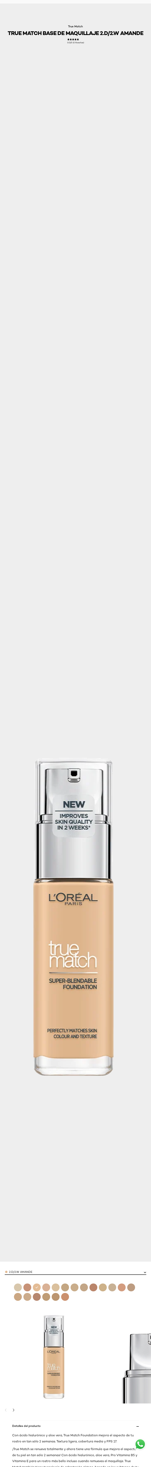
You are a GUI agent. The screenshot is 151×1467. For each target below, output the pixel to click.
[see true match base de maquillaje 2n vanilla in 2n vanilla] (18, 1287)
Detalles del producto (26, 1425)
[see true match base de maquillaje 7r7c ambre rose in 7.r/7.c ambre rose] (65, 1297)
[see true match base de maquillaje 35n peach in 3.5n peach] (56, 1287)
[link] (75, 41)
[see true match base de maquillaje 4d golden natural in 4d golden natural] (103, 1287)
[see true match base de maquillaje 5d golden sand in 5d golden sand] (131, 1287)
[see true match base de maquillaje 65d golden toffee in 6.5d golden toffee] (37, 1297)
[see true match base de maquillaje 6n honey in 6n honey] (46, 1297)
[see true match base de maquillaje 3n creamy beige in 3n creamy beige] (74, 1287)
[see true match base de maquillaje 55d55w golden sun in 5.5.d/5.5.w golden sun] (122, 1287)
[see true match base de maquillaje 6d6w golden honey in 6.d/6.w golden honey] (27, 1287)
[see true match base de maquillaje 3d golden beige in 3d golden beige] (65, 1287)
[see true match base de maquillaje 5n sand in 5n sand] (18, 1297)
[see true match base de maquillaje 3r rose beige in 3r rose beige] (84, 1287)
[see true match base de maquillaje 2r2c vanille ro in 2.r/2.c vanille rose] (46, 1287)
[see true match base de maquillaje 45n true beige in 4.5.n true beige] (93, 1287)
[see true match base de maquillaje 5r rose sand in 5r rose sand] (27, 1297)
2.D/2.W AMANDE (20, 1271)
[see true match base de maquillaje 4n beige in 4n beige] (112, 1287)
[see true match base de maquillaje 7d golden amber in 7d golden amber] (56, 1297)
